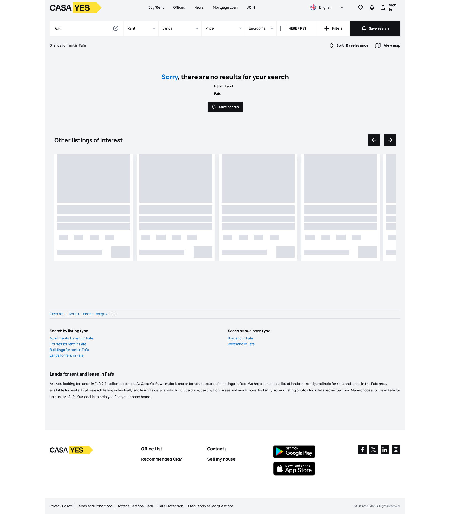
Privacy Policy (61, 505)
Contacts (217, 448)
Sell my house (221, 459)
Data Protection (170, 505)
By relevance (352, 45)
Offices (179, 7)
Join (251, 7)
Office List (151, 448)
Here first (297, 28)
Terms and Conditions (95, 505)
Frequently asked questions (211, 505)
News (198, 7)
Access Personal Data (135, 505)
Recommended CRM (161, 459)
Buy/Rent (156, 7)
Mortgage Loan (225, 7)
